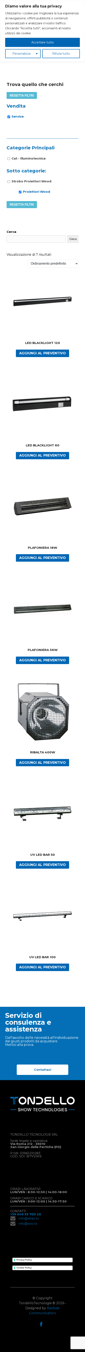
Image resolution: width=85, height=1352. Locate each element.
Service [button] (18, 116)
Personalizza (21, 53)
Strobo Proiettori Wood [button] (31, 181)
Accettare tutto (42, 42)
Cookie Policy (24, 1267)
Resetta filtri (22, 95)
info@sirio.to (28, 1223)
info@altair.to (29, 1218)
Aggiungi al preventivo (42, 353)
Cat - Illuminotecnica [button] (29, 158)
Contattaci (42, 1070)
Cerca (11, 231)
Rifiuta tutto (61, 53)
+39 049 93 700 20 (25, 1214)
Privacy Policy (24, 1259)
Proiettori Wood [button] (36, 192)
